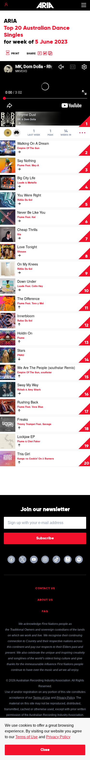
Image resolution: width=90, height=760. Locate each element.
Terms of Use (26, 737)
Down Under (26, 281)
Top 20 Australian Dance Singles (37, 31)
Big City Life (26, 177)
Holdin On (24, 333)
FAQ (45, 611)
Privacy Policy (58, 737)
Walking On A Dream (33, 143)
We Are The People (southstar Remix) (46, 367)
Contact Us (45, 588)
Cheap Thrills (27, 229)
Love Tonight (27, 246)
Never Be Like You (31, 212)
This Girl (23, 453)
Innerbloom (26, 315)
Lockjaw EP (26, 436)
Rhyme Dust (26, 114)
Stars (21, 350)
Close (45, 750)
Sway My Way (27, 384)
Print (14, 53)
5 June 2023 (51, 42)
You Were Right (29, 195)
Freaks (22, 419)
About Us (45, 600)
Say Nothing (26, 160)
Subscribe (45, 538)
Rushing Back (27, 402)
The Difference (28, 298)
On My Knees (27, 264)
